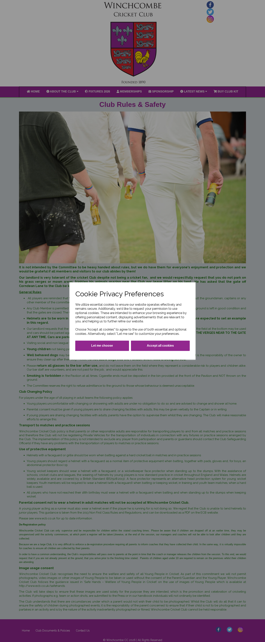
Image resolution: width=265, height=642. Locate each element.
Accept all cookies (160, 345)
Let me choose (102, 345)
